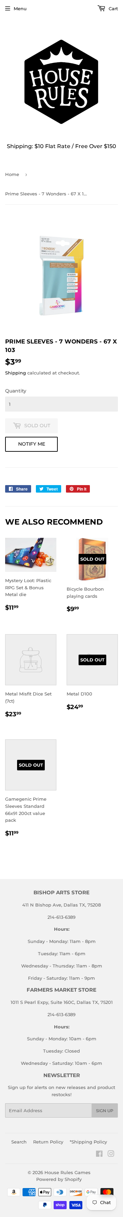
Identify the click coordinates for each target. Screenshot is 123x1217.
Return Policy (48, 1141)
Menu (20, 8)
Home (12, 174)
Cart (112, 8)
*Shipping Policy (88, 1141)
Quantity (15, 391)
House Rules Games (67, 1172)
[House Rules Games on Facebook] (99, 1154)
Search (19, 1141)
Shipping (15, 372)
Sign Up (104, 1110)
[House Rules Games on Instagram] (111, 1154)
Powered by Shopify (59, 1179)
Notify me (31, 444)
